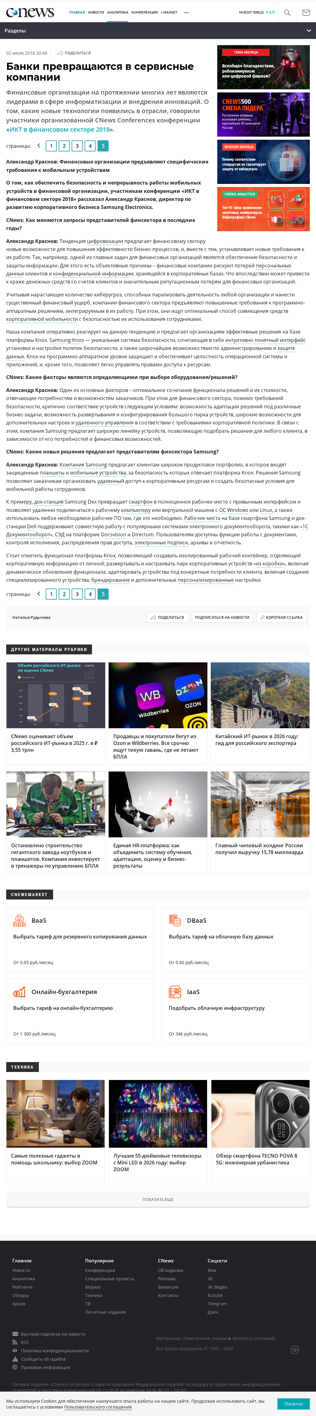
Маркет (93, 1287)
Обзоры (20, 1295)
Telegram (217, 1304)
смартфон (140, 501)
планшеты (52, 472)
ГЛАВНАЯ (77, 13)
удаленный (111, 481)
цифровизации (105, 241)
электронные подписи (161, 542)
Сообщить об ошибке (43, 1359)
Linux (266, 510)
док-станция (49, 501)
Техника (93, 1295)
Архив (18, 1304)
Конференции (100, 1270)
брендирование (110, 579)
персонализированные (206, 579)
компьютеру (136, 510)
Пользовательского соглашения (98, 1407)
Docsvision (113, 534)
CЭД (59, 534)
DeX (31, 526)
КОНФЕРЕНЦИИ (144, 13)
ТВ (87, 1304)
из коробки (269, 563)
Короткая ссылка (284, 617)
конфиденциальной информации (93, 273)
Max (212, 1270)
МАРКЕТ (170, 13)
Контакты (168, 1295)
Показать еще (158, 1199)
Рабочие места (202, 518)
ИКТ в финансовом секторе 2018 (60, 129)
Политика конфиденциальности (55, 1351)
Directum (143, 534)
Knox (109, 555)
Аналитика (117, 13)
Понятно (294, 1404)
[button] (287, 13)
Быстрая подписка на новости (53, 1334)
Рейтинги (22, 1287)
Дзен (213, 1312)
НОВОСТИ (96, 13)
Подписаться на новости (222, 617)
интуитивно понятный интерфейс (265, 340)
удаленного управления (105, 422)
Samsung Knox (66, 340)
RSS (25, 1342)
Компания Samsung (83, 464)
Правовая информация (45, 1367)
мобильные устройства (98, 472)
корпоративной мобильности (42, 319)
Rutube (215, 1295)
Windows (237, 510)
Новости (21, 1270)
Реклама (167, 1279)
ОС (222, 510)
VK (210, 1279)
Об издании (170, 1270)
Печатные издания (105, 1312)
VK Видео (217, 1287)
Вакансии (168, 1287)
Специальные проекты (109, 1279)
